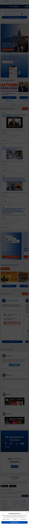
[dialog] (14, 518)
